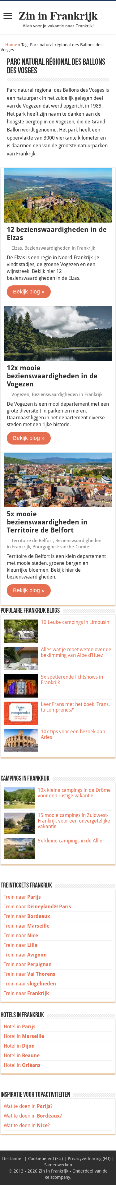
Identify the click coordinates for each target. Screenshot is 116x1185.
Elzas (16, 248)
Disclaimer (12, 1158)
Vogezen (20, 394)
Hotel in (20, 1027)
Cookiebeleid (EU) (45, 1158)
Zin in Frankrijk (58, 15)
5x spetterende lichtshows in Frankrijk (72, 679)
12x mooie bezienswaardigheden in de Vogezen (52, 376)
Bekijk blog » (29, 291)
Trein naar (22, 897)
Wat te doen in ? (28, 1106)
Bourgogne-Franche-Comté (60, 547)
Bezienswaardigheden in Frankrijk (59, 248)
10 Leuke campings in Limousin (75, 622)
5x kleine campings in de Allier (71, 841)
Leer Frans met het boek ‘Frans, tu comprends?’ (75, 707)
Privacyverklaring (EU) (89, 1158)
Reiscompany (57, 1177)
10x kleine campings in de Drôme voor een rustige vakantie (74, 793)
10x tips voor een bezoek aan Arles (73, 734)
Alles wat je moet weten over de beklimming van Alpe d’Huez (76, 652)
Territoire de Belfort (32, 540)
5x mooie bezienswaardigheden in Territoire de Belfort (47, 522)
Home (10, 44)
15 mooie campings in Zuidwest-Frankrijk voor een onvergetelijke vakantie (74, 820)
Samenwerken (58, 1164)
